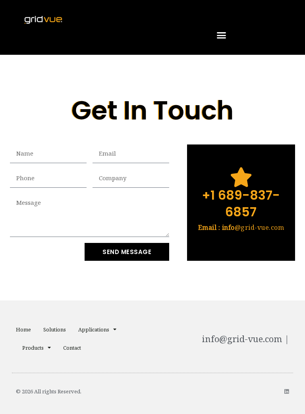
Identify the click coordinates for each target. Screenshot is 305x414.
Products (33, 347)
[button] (221, 35)
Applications (93, 329)
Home (23, 329)
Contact (72, 347)
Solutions (54, 329)
